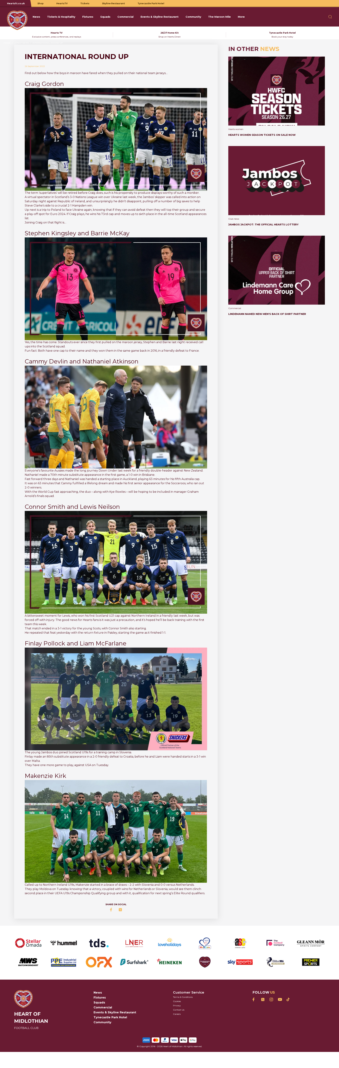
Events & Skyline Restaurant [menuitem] (160, 16)
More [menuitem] (241, 16)
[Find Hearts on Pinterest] (288, 999)
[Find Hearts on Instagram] (271, 999)
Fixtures (100, 997)
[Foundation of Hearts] (205, 962)
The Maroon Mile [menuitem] (219, 16)
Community (102, 1022)
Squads (99, 1002)
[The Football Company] (275, 943)
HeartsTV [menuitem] (62, 3)
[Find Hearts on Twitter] (262, 999)
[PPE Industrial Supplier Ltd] (63, 962)
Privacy (177, 1005)
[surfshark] (134, 962)
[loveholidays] (169, 943)
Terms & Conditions (183, 997)
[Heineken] (169, 962)
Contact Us (178, 1009)
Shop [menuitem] (40, 3)
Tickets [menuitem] (84, 3)
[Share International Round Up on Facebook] (112, 910)
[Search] (330, 17)
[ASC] (240, 943)
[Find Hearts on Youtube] (279, 999)
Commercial (103, 1007)
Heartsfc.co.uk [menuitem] (16, 3)
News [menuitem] (36, 16)
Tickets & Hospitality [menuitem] (61, 16)
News (98, 992)
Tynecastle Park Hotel (110, 1017)
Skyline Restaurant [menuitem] (113, 3)
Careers (177, 1014)
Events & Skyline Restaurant (115, 1012)
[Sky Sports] (240, 962)
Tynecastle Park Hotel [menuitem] (151, 3)
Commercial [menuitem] (125, 16)
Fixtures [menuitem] (87, 16)
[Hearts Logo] (17, 17)
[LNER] (134, 943)
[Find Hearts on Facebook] (254, 999)
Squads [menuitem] (105, 16)
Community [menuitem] (193, 16)
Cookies (177, 1001)
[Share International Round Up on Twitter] (120, 910)
